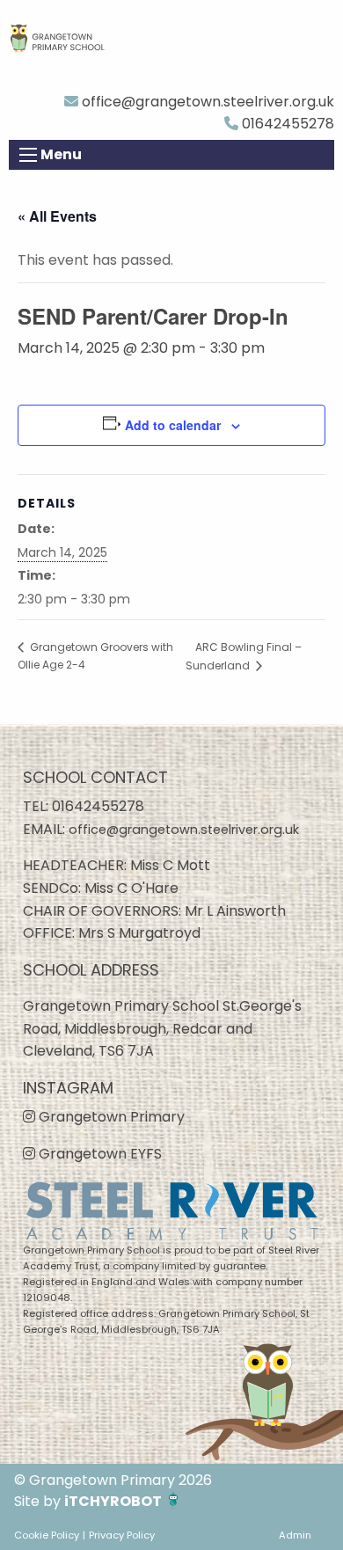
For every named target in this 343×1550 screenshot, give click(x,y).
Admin (295, 1535)
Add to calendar (173, 425)
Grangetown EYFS (98, 1154)
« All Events (57, 216)
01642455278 (286, 123)
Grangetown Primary (110, 1117)
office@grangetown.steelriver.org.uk (206, 101)
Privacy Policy (122, 1535)
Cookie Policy (46, 1535)
